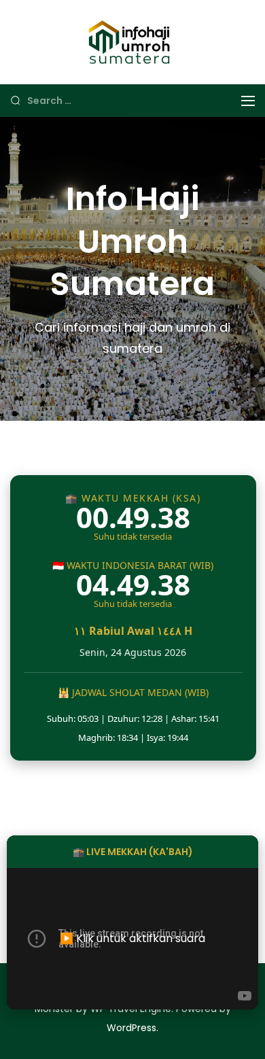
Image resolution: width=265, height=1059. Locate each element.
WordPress (131, 1028)
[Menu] (248, 101)
